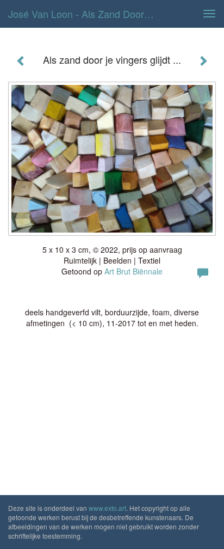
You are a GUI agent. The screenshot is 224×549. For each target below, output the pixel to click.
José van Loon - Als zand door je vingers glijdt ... (85, 14)
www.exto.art (107, 508)
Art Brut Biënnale (133, 271)
